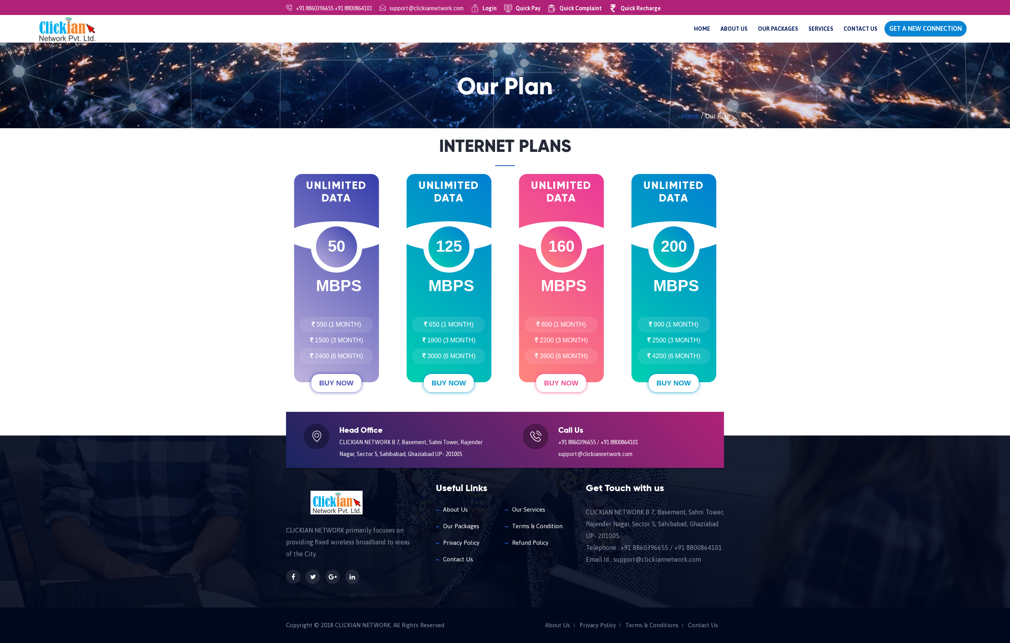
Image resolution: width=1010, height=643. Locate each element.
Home (702, 29)
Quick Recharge (641, 8)
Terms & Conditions (652, 625)
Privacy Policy (461, 542)
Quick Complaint (580, 8)
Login (490, 8)
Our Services (528, 509)
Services (820, 29)
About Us (734, 29)
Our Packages (778, 29)
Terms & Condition (537, 526)
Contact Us (860, 29)
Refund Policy (530, 542)
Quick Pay (528, 8)
